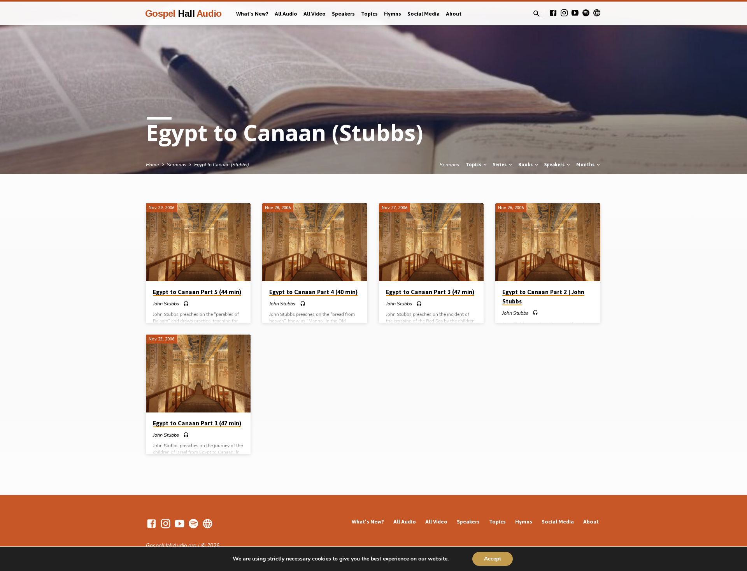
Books (526, 164)
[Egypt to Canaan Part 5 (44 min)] (198, 242)
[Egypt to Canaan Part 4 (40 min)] (314, 242)
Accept (492, 558)
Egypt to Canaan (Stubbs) (221, 164)
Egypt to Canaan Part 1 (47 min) (197, 423)
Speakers (343, 14)
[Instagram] (564, 13)
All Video (314, 14)
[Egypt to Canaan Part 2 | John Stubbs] (547, 242)
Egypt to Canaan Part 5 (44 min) (197, 292)
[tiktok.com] (597, 13)
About (453, 14)
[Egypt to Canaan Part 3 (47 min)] (431, 242)
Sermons (176, 164)
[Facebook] (553, 13)
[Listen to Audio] (186, 304)
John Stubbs (166, 303)
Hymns (392, 14)
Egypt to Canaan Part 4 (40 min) (313, 292)
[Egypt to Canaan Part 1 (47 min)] (198, 373)
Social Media (423, 14)
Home (152, 164)
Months (586, 164)
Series (500, 164)
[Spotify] (586, 13)
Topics (369, 14)
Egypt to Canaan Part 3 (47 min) (430, 292)
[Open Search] (536, 14)
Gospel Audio (183, 13)
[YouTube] (575, 13)
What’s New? (252, 14)
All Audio (286, 14)
